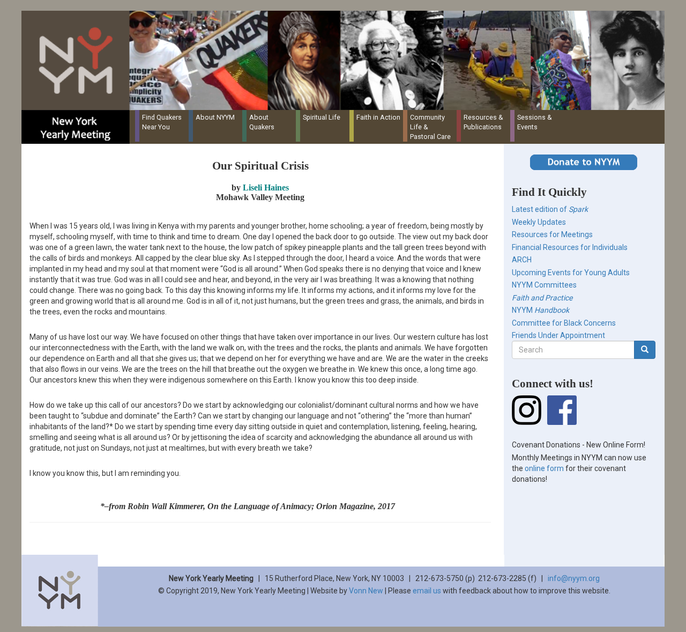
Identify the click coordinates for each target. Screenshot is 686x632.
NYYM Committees (544, 285)
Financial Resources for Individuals (570, 247)
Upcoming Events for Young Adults (571, 272)
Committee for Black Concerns (564, 323)
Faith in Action (378, 117)
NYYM (540, 310)
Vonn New (366, 590)
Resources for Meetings (552, 234)
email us (427, 590)
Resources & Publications (483, 122)
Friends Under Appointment (558, 335)
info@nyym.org (574, 578)
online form (544, 468)
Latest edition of (550, 209)
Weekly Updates (539, 222)
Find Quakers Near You (162, 122)
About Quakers (261, 122)
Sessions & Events (534, 122)
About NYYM (215, 117)
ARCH (522, 259)
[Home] (347, 60)
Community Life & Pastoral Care (430, 127)
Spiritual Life (321, 117)
